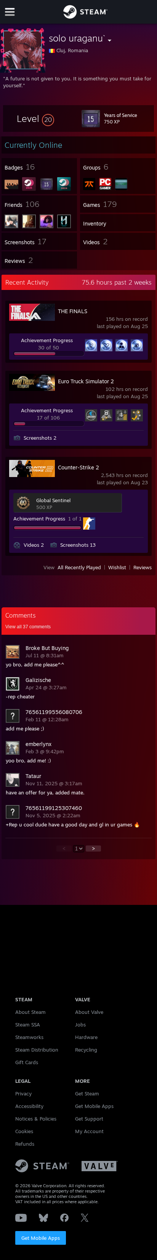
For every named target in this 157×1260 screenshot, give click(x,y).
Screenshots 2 (40, 438)
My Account (89, 1131)
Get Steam (87, 1093)
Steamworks (29, 1037)
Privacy (23, 1093)
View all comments (28, 626)
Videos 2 (34, 545)
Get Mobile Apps (40, 1238)
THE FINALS (72, 311)
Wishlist (117, 567)
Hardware (86, 1037)
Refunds (24, 1144)
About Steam (30, 1012)
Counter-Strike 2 (78, 467)
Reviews (142, 567)
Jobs (80, 1024)
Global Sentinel (53, 500)
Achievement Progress (47, 340)
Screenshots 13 (78, 545)
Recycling (86, 1050)
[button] (35, 118)
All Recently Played (79, 567)
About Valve (89, 1012)
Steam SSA (27, 1024)
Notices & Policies (35, 1119)
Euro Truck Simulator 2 (86, 381)
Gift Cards (26, 1062)
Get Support (89, 1119)
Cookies (24, 1131)
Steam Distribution (36, 1050)
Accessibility (29, 1106)
